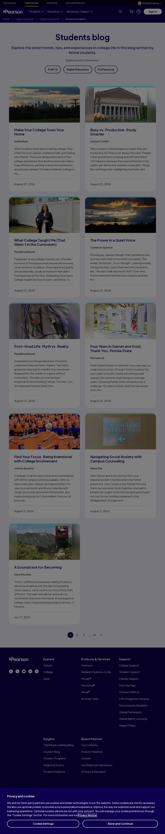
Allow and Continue (120, 823)
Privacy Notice (87, 815)
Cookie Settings (43, 823)
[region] (82, 811)
